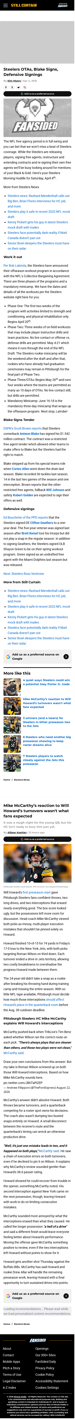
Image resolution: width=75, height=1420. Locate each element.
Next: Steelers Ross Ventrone (23, 574)
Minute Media (20, 1397)
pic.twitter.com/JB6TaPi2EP (22, 1083)
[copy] (24, 87)
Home (6, 779)
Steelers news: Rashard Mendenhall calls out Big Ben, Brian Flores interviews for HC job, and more (39, 201)
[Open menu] (5, 5)
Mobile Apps (11, 1361)
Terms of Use (12, 1374)
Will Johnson (55, 490)
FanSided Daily (45, 1361)
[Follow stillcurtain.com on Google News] (66, 656)
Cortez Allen (20, 469)
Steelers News (22, 779)
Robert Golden (23, 495)
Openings (41, 1348)
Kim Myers (14, 80)
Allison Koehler (17, 832)
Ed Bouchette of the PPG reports (25, 517)
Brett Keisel (30, 533)
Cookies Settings (47, 1387)
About (7, 1348)
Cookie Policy (44, 1374)
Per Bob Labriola (14, 265)
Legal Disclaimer (14, 1381)
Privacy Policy (44, 1368)
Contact (8, 1355)
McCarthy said (13, 1053)
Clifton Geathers (41, 523)
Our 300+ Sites (45, 1355)
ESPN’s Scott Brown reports (22, 428)
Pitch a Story (11, 1368)
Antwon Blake (29, 434)
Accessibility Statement (51, 1381)
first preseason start (37, 892)
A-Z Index (9, 1387)
